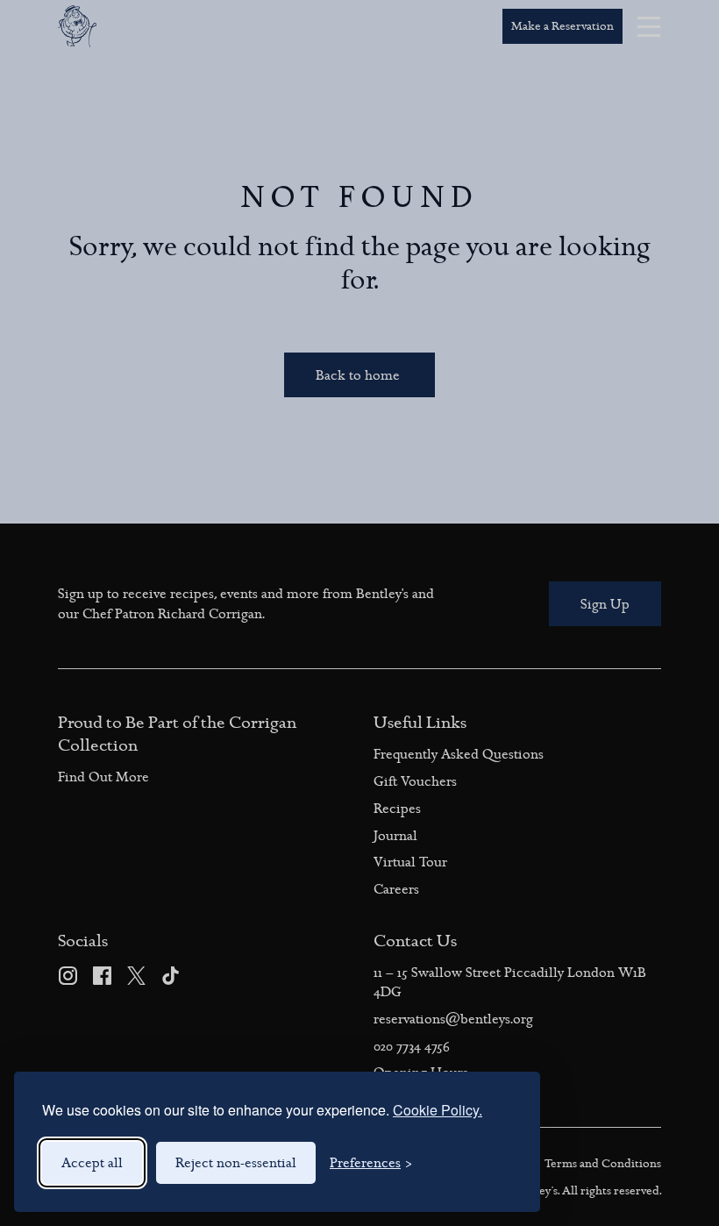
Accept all (92, 1163)
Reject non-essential (235, 1163)
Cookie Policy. (437, 1110)
